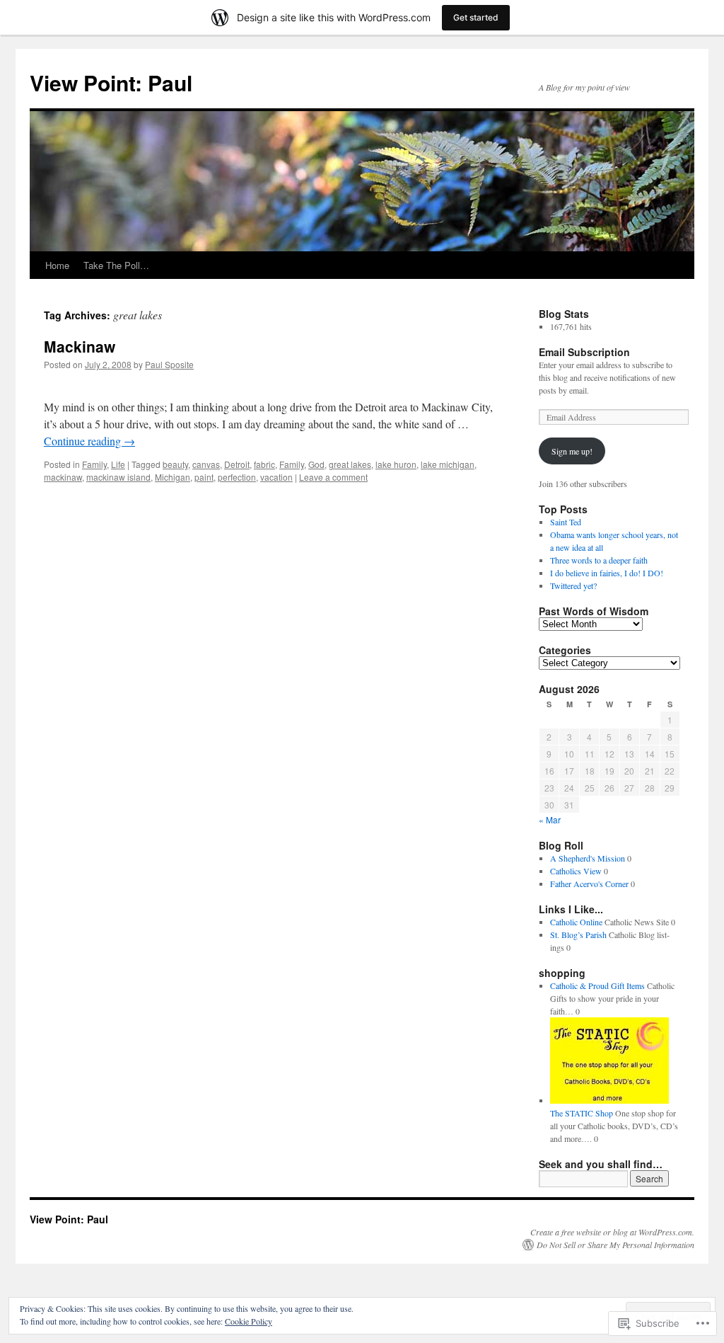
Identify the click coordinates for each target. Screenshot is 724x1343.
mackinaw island (118, 477)
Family (94, 464)
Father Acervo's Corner (589, 883)
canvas (206, 464)
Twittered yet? (573, 585)
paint (204, 477)
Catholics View (576, 870)
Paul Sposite (169, 364)
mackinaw (63, 477)
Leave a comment (333, 477)
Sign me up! (571, 451)
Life (118, 464)
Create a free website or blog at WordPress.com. (612, 1232)
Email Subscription (584, 352)
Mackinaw (79, 346)
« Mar (550, 819)
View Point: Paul (111, 82)
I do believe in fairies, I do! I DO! (606, 572)
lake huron (395, 464)
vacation (276, 477)
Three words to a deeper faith (599, 560)
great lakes (350, 464)
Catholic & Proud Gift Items (597, 985)
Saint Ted (565, 521)
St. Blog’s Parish (578, 934)
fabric (264, 464)
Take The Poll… (116, 265)
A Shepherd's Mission (587, 858)
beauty (175, 464)
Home (57, 265)
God (316, 464)
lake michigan (447, 464)
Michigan (172, 477)
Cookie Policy (248, 1321)
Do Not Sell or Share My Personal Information (615, 1244)
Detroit (237, 464)
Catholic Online (576, 921)
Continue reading (89, 440)
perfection (237, 477)
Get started (475, 17)
